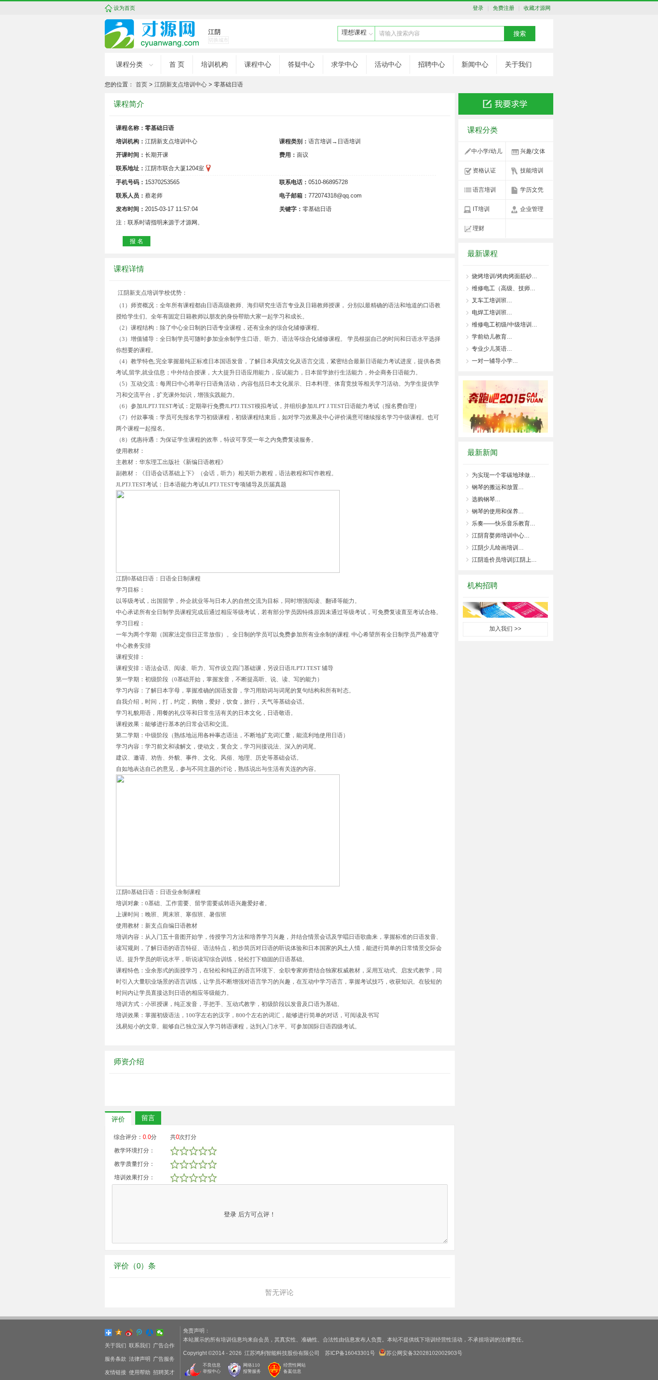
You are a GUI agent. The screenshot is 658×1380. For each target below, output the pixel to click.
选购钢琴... (486, 499)
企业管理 (531, 209)
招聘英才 (164, 1372)
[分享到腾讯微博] (139, 1332)
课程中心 (257, 64)
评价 (118, 1119)
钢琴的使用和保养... (498, 511)
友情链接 (115, 1372)
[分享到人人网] (150, 1332)
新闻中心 (474, 64)
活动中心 (388, 64)
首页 (141, 84)
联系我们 (139, 1345)
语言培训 (484, 189)
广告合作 (164, 1345)
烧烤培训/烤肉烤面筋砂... (504, 276)
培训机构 (214, 64)
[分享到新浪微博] (129, 1332)
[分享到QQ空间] (119, 1332)
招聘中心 (431, 64)
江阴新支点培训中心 (180, 84)
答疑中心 (301, 64)
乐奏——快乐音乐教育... (503, 523)
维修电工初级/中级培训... (504, 324)
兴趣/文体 (532, 151)
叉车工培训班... (492, 300)
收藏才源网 (536, 8)
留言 (148, 1118)
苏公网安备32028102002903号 (424, 1353)
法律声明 (139, 1359)
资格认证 (484, 170)
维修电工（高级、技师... (503, 288)
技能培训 (531, 170)
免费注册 (502, 8)
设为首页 (124, 8)
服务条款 (115, 1359)
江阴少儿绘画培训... (498, 547)
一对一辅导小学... (495, 360)
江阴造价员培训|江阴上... (504, 559)
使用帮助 (139, 1372)
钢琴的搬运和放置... (498, 487)
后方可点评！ (250, 1214)
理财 (478, 228)
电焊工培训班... (492, 312)
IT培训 (481, 209)
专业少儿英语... (492, 348)
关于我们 (518, 64)
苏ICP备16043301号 (350, 1353)
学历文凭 (531, 189)
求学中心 (344, 64)
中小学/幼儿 (486, 151)
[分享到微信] (160, 1332)
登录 (480, 8)
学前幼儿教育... (492, 336)
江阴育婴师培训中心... (501, 535)
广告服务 (164, 1359)
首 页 (176, 64)
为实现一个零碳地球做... (503, 475)
